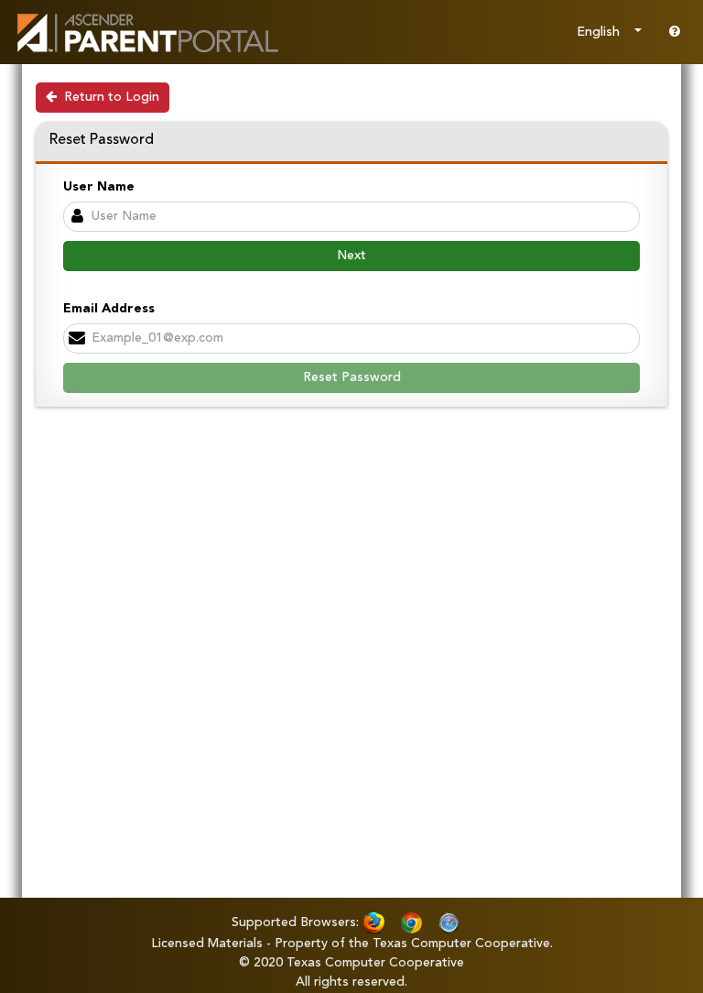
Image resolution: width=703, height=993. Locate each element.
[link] (146, 32)
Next (351, 255)
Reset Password (352, 377)
